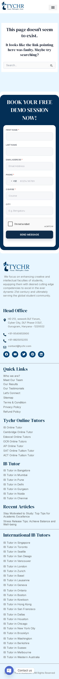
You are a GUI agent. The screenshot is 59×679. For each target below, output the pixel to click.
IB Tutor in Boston (14, 595)
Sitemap (8, 397)
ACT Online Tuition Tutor (18, 455)
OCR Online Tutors (15, 441)
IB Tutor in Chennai (15, 498)
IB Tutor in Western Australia (21, 657)
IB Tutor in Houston (15, 619)
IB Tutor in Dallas (14, 614)
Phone (10, 175)
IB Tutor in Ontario (15, 590)
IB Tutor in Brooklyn (16, 633)
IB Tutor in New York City (19, 628)
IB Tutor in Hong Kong (17, 604)
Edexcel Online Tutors (17, 436)
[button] (53, 7)
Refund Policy (12, 411)
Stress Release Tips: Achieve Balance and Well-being (29, 523)
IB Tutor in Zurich (14, 571)
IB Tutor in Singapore (16, 542)
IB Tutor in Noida (14, 493)
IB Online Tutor (12, 427)
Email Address (14, 160)
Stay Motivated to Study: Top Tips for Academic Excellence (26, 515)
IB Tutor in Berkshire (16, 643)
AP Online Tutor (13, 446)
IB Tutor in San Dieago (17, 556)
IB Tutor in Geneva (15, 585)
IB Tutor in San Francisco (19, 609)
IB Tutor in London (15, 566)
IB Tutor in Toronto (15, 547)
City (8, 204)
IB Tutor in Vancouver (17, 561)
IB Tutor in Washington (17, 638)
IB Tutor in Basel (13, 575)
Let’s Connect (11, 393)
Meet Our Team (13, 380)
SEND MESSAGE (29, 234)
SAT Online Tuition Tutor (18, 450)
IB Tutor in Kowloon (15, 599)
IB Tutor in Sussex (14, 647)
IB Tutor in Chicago (15, 623)
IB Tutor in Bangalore (16, 470)
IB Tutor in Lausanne (16, 580)
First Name (12, 130)
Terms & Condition (14, 402)
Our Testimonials (13, 388)
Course (11, 189)
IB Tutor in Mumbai (15, 475)
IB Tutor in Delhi (13, 484)
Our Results (10, 384)
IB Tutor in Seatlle (14, 551)
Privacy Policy (12, 407)
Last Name (11, 145)
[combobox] (11, 181)
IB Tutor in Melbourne (17, 652)
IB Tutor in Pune (13, 479)
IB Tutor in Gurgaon (15, 489)
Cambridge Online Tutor (18, 432)
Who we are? (11, 376)
